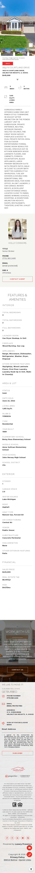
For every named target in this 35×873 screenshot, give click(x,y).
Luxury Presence (23, 844)
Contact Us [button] (17, 670)
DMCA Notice (10, 860)
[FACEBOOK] (7, 838)
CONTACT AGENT (17, 279)
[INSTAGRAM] (12, 838)
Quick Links (25, 860)
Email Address (9, 729)
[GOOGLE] (28, 838)
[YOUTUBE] (23, 838)
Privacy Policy (14, 747)
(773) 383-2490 (9, 258)
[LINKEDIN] (17, 838)
